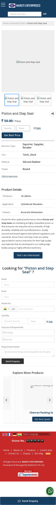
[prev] (6, 400)
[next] (50, 400)
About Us (18, 450)
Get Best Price (12, 135)
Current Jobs (46, 450)
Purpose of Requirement (12, 327)
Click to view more (10, 176)
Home (6, 23)
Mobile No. (6, 303)
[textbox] (25, 14)
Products (31, 450)
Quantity (5, 315)
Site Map (38, 453)
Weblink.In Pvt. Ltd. (36, 465)
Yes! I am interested (28, 255)
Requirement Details (10, 347)
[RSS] (48, 453)
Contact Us (13, 453)
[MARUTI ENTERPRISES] (24, 5)
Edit (38, 128)
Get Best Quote (36, 419)
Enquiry (26, 453)
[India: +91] (6, 309)
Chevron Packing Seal (36, 412)
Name (4, 279)
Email (4, 291)
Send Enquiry (29, 501)
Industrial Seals (18, 23)
